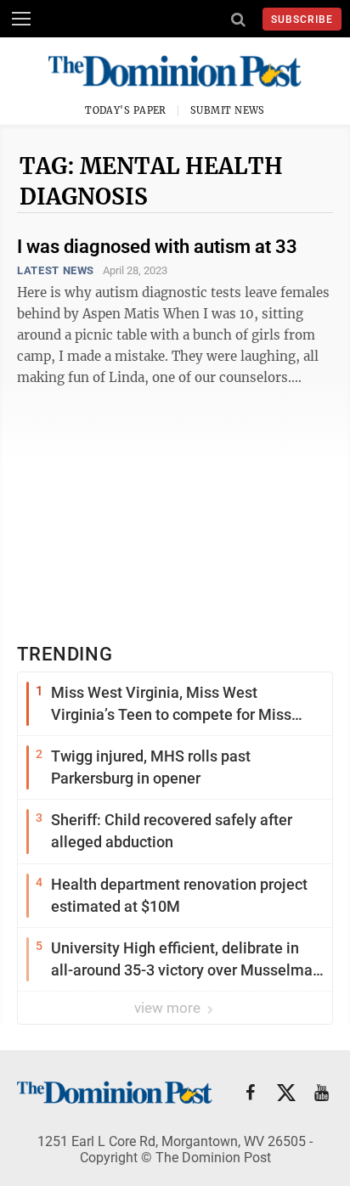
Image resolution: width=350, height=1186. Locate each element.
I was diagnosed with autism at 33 (157, 246)
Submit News (227, 110)
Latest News (55, 270)
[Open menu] (21, 18)
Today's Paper (126, 110)
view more (169, 1007)
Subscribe (302, 19)
